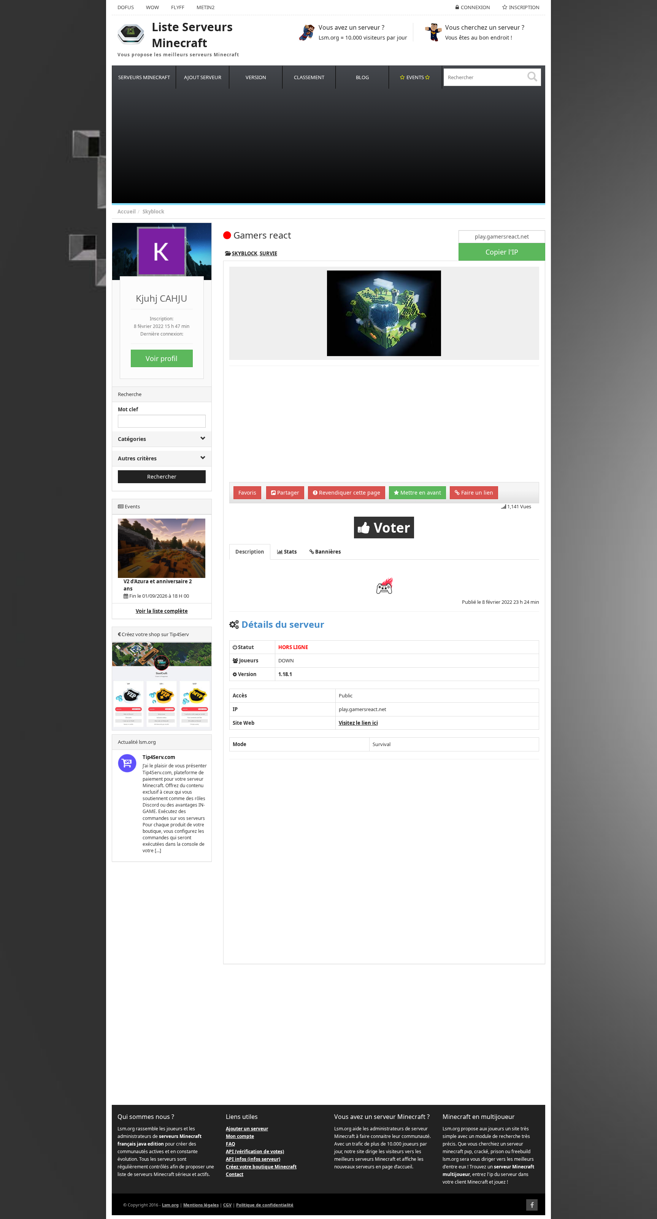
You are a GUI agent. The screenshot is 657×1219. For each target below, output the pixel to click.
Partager (287, 492)
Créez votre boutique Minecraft (261, 1166)
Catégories (132, 438)
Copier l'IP (502, 251)
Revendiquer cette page (348, 492)
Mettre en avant (420, 492)
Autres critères (137, 458)
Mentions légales (201, 1205)
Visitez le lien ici (358, 722)
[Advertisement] (340, 146)
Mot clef (128, 409)
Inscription (524, 7)
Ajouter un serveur (247, 1128)
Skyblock (153, 211)
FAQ (230, 1144)
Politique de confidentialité (265, 1205)
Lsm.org (170, 1205)
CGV (227, 1205)
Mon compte (240, 1136)
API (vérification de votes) (255, 1151)
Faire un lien (476, 492)
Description (249, 551)
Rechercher (161, 476)
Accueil (126, 211)
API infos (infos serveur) (253, 1159)
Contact (234, 1174)
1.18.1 (285, 674)
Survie (268, 253)
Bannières (327, 551)
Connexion (475, 7)
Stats (290, 551)
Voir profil (162, 358)
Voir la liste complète (162, 611)
